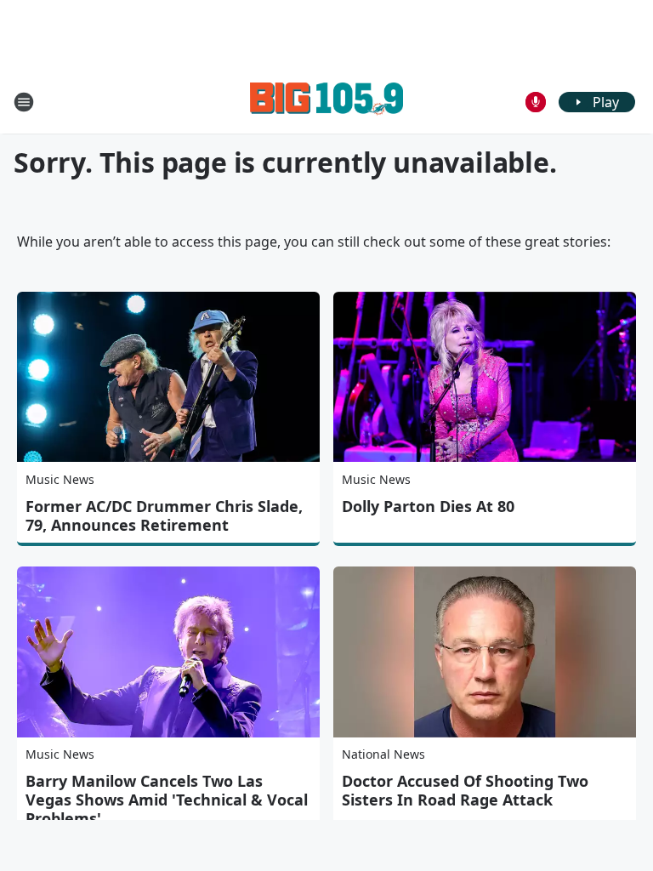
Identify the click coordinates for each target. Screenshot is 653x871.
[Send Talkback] (535, 102)
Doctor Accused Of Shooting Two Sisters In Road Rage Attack (465, 790)
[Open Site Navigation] (24, 102)
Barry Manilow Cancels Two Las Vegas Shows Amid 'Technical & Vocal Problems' (167, 799)
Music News (60, 479)
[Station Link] (326, 102)
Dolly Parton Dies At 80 (428, 506)
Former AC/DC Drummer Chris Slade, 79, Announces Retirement (164, 515)
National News (383, 754)
